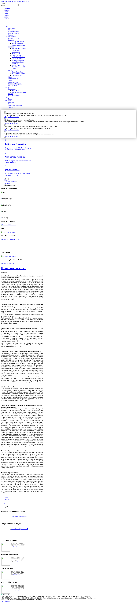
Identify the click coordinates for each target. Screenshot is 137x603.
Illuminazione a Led (13, 268)
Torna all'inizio (5, 601)
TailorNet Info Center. (19, 561)
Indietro (6, 499)
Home (6, 180)
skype (6, 12)
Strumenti (7, 183)
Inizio (6, 498)
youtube (6, 15)
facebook (7, 8)
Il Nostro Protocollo (10, 181)
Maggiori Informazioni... (11, 117)
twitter (6, 13)
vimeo (6, 17)
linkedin (6, 10)
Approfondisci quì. (16, 574)
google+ (6, 18)
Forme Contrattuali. (14, 546)
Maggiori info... (18, 590)
